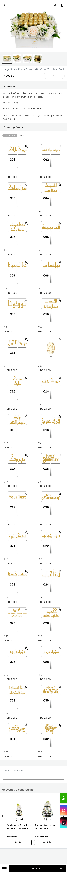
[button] (33, 127)
